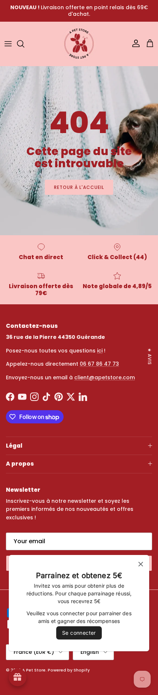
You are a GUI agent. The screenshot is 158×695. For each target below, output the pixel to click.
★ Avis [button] (150, 356)
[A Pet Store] (79, 43)
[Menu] (8, 44)
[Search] (24, 44)
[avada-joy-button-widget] (17, 677)
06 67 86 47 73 (99, 364)
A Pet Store (34, 670)
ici (100, 350)
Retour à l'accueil (79, 187)
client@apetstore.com (104, 377)
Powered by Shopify (69, 670)
